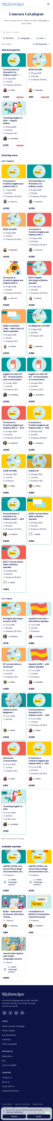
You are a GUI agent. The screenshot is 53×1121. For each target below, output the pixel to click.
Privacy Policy (7, 1104)
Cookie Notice (7, 1107)
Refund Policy (38, 1104)
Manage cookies (21, 1107)
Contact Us (7, 1077)
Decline (14, 1116)
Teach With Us (8, 1086)
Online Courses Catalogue (13, 1026)
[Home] (13, 4)
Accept (38, 1116)
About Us (6, 1082)
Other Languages (9, 1044)
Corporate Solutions (10, 1091)
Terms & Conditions (22, 1104)
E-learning (6, 1039)
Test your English (9, 1065)
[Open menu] (48, 4)
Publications (7, 1056)
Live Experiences (9, 1035)
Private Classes (8, 1030)
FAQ (3, 1060)
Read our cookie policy (14, 1112)
